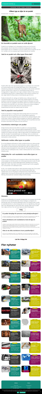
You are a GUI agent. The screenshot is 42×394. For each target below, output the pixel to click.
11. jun (35, 319)
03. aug (14, 261)
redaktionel (38, 13)
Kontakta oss (28, 7)
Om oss (18, 7)
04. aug (34, 249)
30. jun (15, 308)
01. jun (15, 366)
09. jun (35, 331)
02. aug (35, 261)
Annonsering (13, 7)
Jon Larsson (11, 13)
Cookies (23, 7)
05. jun (15, 343)
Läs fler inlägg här (21, 239)
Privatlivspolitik (22, 392)
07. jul (15, 296)
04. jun (35, 343)
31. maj (35, 366)
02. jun (15, 354)
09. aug (14, 249)
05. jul (35, 296)
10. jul (15, 284)
